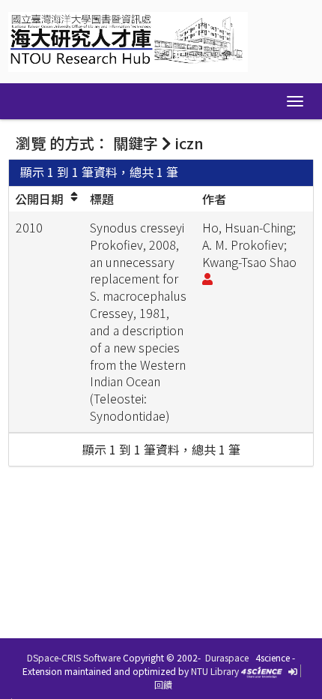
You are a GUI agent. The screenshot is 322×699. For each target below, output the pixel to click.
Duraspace (227, 657)
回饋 (163, 684)
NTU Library (215, 670)
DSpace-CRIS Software (74, 657)
